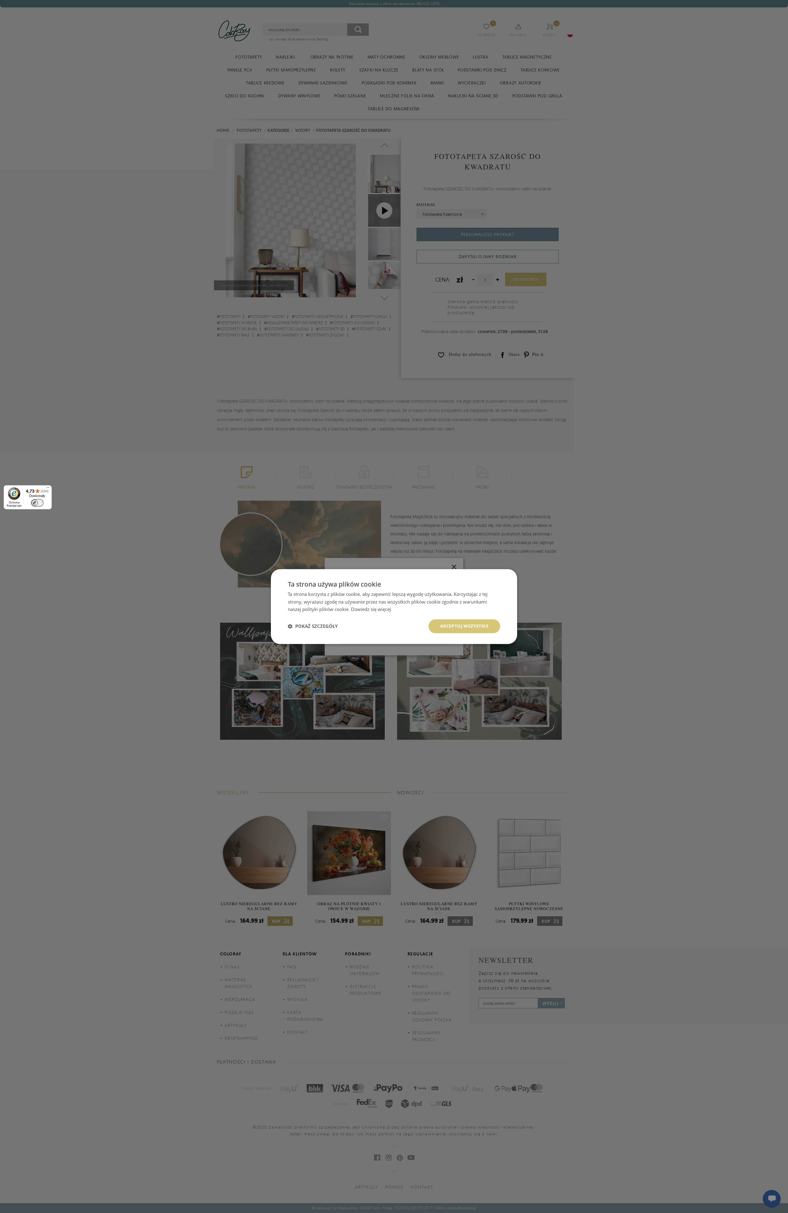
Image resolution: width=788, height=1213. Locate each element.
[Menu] (48, 489)
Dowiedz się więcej (371, 609)
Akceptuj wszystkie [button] (464, 626)
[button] (313, 626)
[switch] (37, 503)
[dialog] (394, 606)
